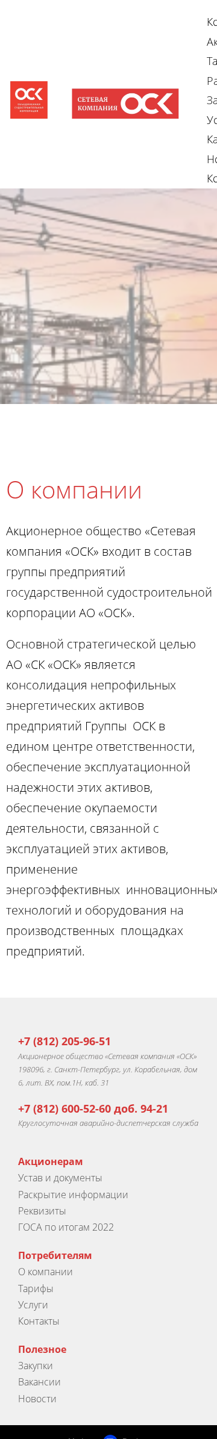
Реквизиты (42, 1210)
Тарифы (36, 1288)
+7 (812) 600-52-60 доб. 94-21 (93, 1108)
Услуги (33, 1304)
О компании (45, 1271)
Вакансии (39, 1381)
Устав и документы (60, 1177)
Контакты (39, 1321)
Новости (37, 1398)
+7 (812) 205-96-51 (64, 1041)
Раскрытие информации (73, 1194)
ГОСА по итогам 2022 (66, 1227)
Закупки (35, 1365)
